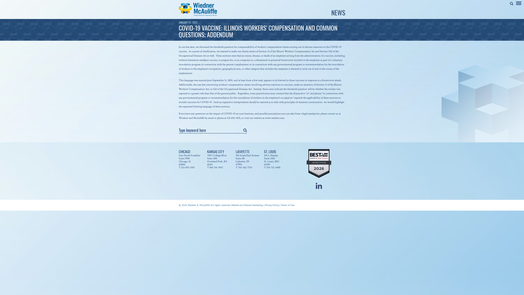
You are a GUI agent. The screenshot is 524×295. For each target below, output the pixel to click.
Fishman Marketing (253, 205)
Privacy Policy (272, 205)
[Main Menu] (518, 5)
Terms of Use (288, 205)
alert (192, 47)
